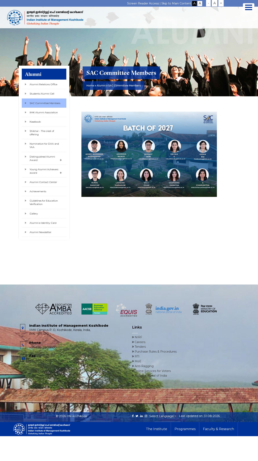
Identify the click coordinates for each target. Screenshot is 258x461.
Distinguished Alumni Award (46, 159)
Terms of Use (143, 380)
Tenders (140, 347)
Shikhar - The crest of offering (42, 132)
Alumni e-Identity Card (43, 222)
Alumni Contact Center (43, 182)
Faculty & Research (218, 429)
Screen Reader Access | (144, 3)
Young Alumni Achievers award (46, 171)
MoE (137, 361)
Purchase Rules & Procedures (155, 351)
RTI (136, 356)
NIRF (138, 337)
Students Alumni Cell (42, 93)
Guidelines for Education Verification (44, 202)
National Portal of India (150, 375)
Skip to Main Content (176, 3)
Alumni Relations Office (43, 84)
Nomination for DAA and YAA (44, 145)
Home (90, 85)
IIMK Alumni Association (44, 112)
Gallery (34, 213)
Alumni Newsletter (40, 232)
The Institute (156, 429)
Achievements (38, 191)
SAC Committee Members (45, 103)
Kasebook (35, 121)
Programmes (185, 429)
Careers (139, 342)
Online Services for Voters (152, 371)
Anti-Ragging (144, 366)
